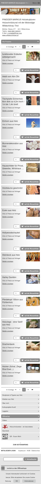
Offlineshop (6, 416)
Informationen (28, 481)
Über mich (5, 403)
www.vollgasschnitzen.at (10, 35)
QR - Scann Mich (15, 436)
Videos (4, 420)
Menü (35, 3)
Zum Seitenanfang (20, 445)
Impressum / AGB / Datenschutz (29, 451)
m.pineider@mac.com (14, 33)
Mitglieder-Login (8, 451)
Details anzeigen (7, 63)
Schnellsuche (31, 459)
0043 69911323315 (14, 31)
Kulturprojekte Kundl (9, 407)
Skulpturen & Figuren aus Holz (12, 395)
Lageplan (5, 411)
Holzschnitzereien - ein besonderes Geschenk (17, 429)
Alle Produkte (6, 41)
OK (17, 481)
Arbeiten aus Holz (8, 399)
